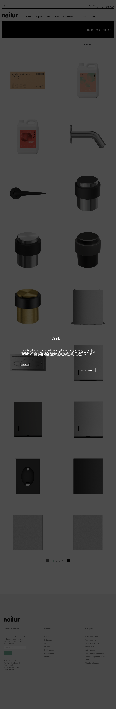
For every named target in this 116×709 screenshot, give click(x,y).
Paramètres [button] (25, 365)
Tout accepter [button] (86, 370)
